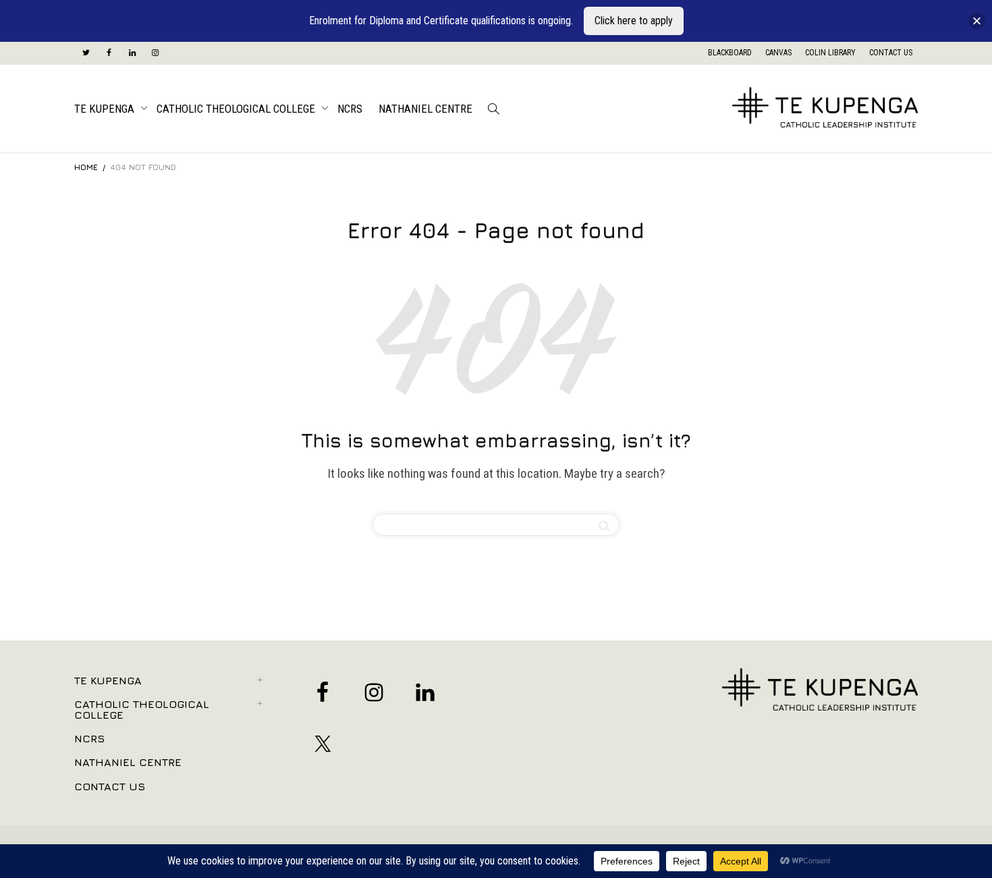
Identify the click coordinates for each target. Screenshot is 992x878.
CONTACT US (890, 52)
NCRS (349, 108)
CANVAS (778, 52)
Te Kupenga (105, 108)
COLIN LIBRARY (830, 52)
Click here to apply (634, 20)
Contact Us (109, 786)
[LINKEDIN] (132, 53)
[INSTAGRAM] (155, 53)
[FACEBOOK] (109, 53)
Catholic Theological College (237, 108)
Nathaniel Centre (425, 108)
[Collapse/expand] (976, 21)
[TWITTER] (86, 53)
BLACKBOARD (730, 52)
